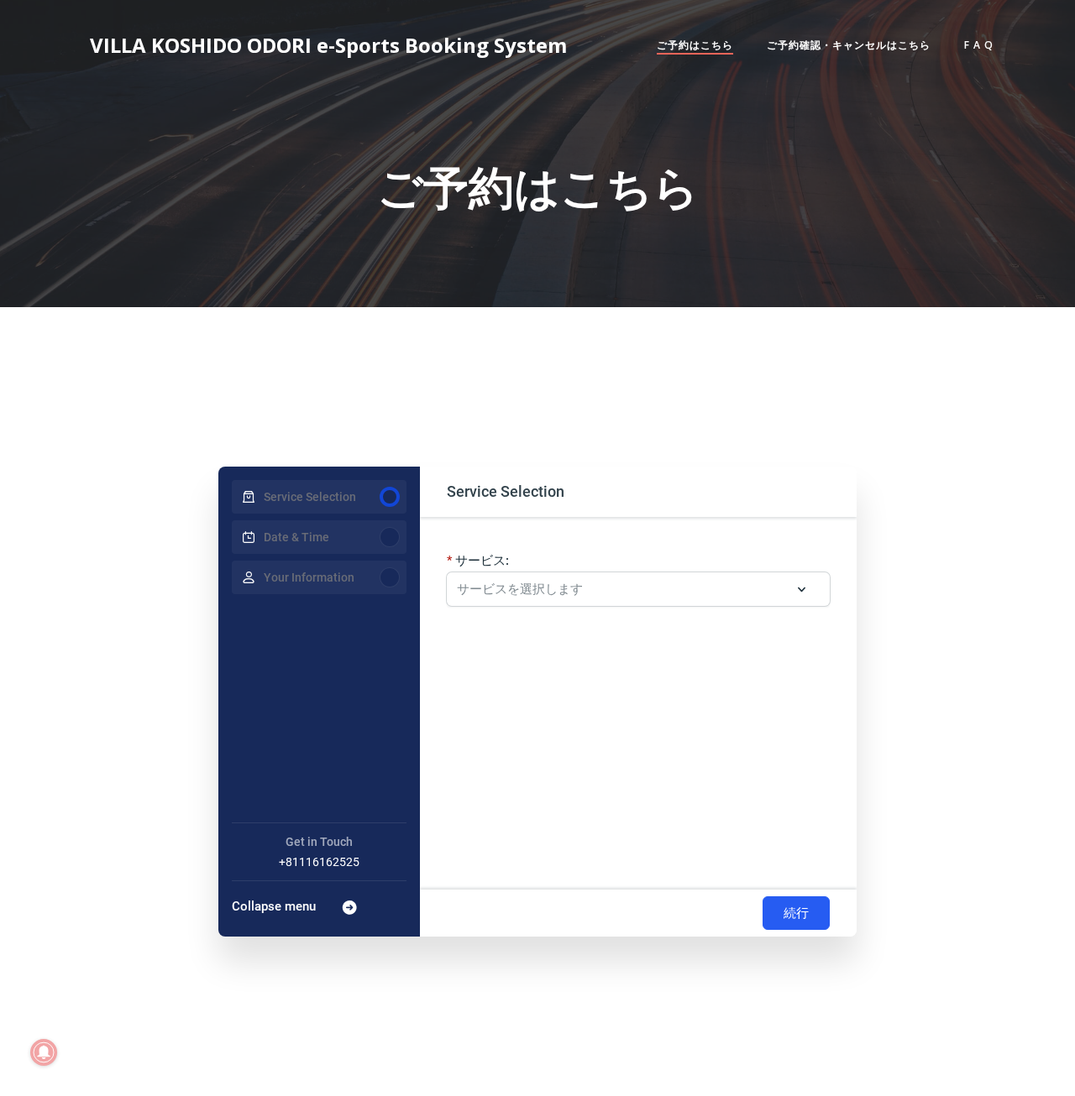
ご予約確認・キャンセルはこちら (849, 45)
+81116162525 (319, 862)
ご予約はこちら (695, 45)
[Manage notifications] (43, 1052)
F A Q (979, 45)
